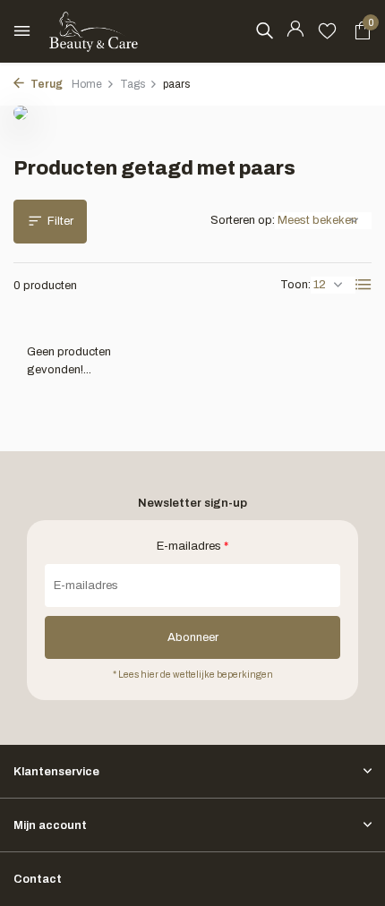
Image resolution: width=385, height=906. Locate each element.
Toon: (295, 284)
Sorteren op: (242, 220)
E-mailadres (192, 546)
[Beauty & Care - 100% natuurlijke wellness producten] (94, 31)
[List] (363, 285)
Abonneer (192, 637)
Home (87, 84)
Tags (132, 84)
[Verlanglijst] (327, 31)
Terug (46, 84)
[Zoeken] (264, 30)
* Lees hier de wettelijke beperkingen (193, 675)
